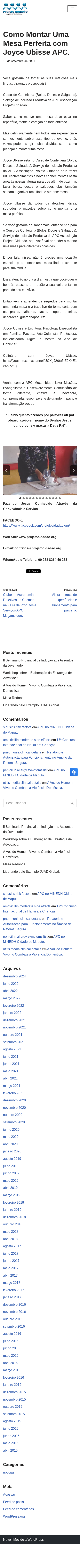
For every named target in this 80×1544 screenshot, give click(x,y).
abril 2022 (10, 991)
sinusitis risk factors (17, 727)
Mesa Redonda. (14, 698)
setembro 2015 (14, 1414)
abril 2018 (10, 1239)
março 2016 (11, 1370)
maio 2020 (10, 1136)
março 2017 (11, 1282)
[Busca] (72, 803)
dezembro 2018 (14, 1217)
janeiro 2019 (12, 1209)
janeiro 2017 (12, 1297)
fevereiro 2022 (13, 1005)
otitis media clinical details (22, 782)
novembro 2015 (14, 1399)
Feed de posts (13, 1502)
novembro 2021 (14, 1027)
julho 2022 (10, 983)
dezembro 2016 (14, 1304)
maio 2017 (10, 1268)
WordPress (35, 1539)
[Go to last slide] (6, 470)
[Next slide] (73, 470)
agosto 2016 (12, 1333)
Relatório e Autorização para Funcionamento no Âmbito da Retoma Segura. (37, 758)
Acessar (9, 1494)
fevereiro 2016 (13, 1377)
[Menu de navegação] (72, 8)
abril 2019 (10, 1188)
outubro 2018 (12, 1224)
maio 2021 (10, 1071)
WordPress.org (14, 1516)
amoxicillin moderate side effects (26, 740)
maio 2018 (10, 1231)
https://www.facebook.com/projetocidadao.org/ (36, 525)
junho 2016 (11, 1348)
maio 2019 (10, 1180)
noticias (8, 1472)
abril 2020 (10, 1144)
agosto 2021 (12, 1049)
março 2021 (11, 1085)
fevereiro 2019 (13, 1202)
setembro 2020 (14, 1122)
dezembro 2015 (14, 1392)
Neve (7, 1539)
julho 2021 (10, 1056)
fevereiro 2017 (13, 1290)
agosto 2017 (12, 1246)
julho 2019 (10, 1166)
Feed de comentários (18, 1509)
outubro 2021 (12, 1034)
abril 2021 (10, 1078)
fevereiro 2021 (13, 1093)
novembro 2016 (14, 1311)
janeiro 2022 (12, 1013)
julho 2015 (10, 1428)
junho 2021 (11, 1064)
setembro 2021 (14, 1042)
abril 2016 (10, 1363)
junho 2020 (11, 1129)
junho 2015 (11, 1436)
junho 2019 (11, 1173)
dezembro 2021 (14, 1020)
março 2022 (11, 998)
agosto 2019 (12, 1158)
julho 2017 (10, 1253)
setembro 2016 (14, 1326)
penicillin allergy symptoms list (25, 770)
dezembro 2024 (14, 976)
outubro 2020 (12, 1115)
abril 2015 (10, 1450)
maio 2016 (10, 1355)
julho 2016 (10, 1341)
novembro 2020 (14, 1107)
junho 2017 (11, 1260)
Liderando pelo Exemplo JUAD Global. (31, 705)
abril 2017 (10, 1275)
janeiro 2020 (12, 1151)
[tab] (20, 498)
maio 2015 (10, 1443)
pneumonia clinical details (22, 752)
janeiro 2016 (12, 1384)
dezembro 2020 (14, 1100)
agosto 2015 (12, 1421)
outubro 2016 (12, 1319)
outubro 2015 (12, 1406)
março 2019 (11, 1195)
